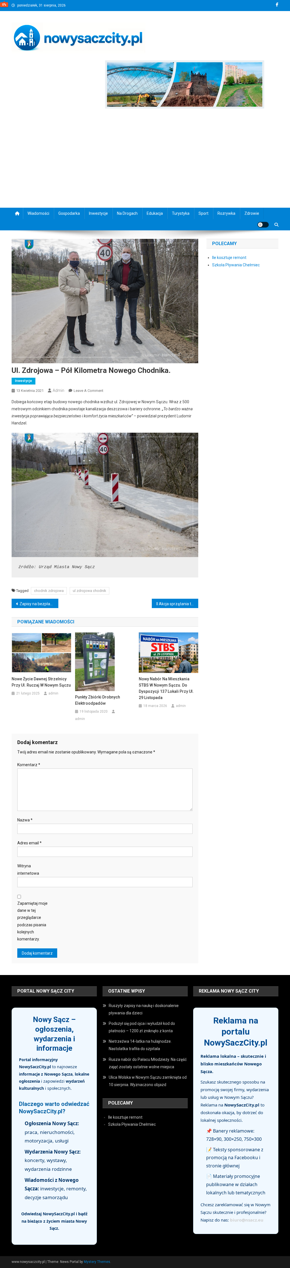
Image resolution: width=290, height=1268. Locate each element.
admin (58, 390)
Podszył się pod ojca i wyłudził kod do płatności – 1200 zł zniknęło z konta (142, 1027)
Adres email (29, 843)
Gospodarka (69, 213)
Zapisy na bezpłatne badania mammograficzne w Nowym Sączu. (39, 604)
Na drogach (127, 213)
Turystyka (180, 213)
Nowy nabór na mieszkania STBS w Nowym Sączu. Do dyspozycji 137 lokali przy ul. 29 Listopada (166, 688)
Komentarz (28, 765)
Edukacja (155, 213)
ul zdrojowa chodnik (89, 591)
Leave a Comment (88, 390)
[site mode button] (263, 225)
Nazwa (25, 820)
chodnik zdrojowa (49, 591)
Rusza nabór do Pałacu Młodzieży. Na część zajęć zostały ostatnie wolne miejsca (148, 1063)
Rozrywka (226, 213)
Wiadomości (38, 213)
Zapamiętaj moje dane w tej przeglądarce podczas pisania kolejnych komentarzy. (32, 921)
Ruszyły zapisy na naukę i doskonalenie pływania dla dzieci (144, 1009)
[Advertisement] (145, 159)
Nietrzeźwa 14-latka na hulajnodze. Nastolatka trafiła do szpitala (140, 1045)
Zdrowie (251, 213)
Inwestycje (98, 213)
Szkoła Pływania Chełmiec (236, 265)
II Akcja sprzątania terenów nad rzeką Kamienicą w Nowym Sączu (177, 604)
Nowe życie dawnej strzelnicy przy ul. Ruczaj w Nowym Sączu (41, 682)
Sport (203, 213)
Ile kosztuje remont (229, 257)
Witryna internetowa (28, 869)
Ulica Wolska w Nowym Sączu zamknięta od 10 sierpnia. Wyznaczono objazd (148, 1081)
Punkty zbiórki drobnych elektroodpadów (97, 700)
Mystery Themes (97, 1262)
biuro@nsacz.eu (246, 1220)
